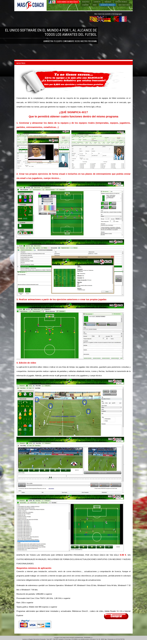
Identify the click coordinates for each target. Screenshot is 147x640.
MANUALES (108, 2)
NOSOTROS (85, 2)
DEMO (95, 5)
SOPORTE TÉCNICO (121, 2)
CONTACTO (97, 2)
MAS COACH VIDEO (124, 5)
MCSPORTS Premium (107, 5)
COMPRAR (85, 5)
